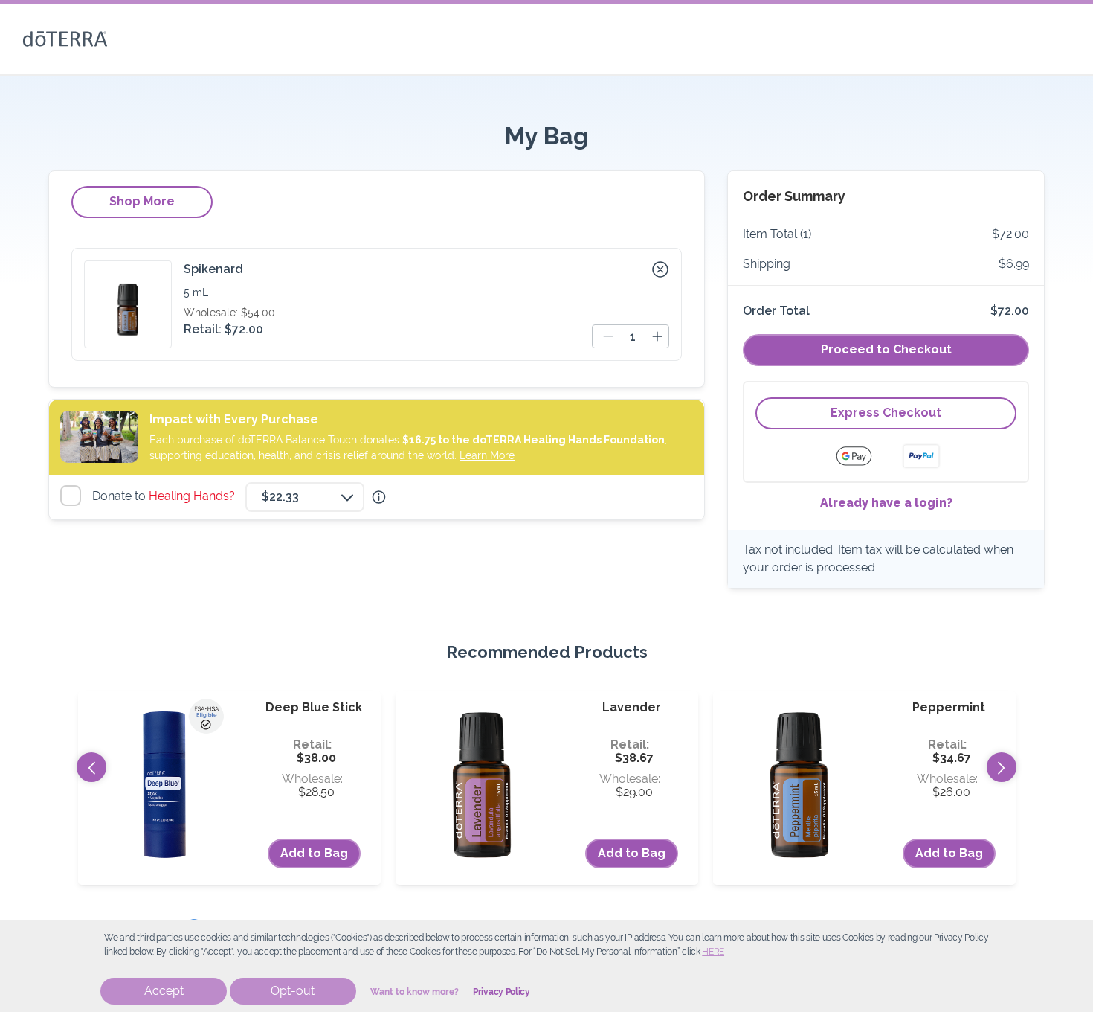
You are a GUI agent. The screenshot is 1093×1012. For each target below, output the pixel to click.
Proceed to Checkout (886, 349)
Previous (91, 767)
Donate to (165, 496)
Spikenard (213, 269)
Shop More (142, 201)
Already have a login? (886, 503)
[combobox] (304, 497)
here (713, 952)
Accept (164, 991)
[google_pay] (863, 456)
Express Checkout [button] (886, 413)
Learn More (487, 455)
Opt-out (293, 991)
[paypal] (921, 456)
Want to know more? (414, 992)
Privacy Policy (501, 992)
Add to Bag (314, 853)
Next (1001, 767)
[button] (660, 269)
